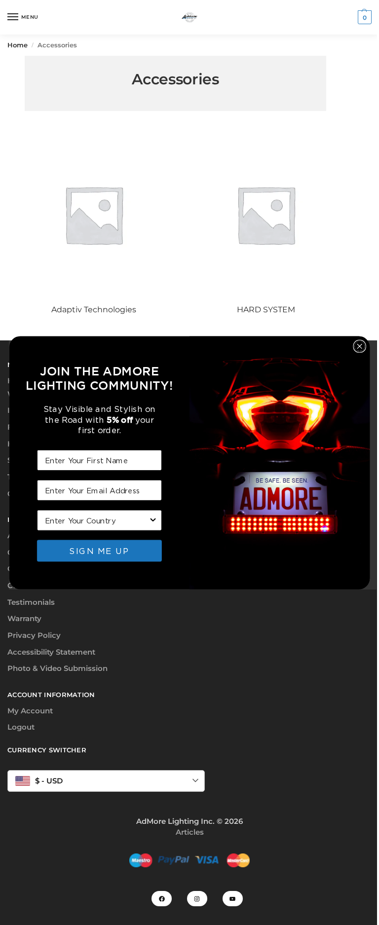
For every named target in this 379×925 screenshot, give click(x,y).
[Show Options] (153, 520)
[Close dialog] (359, 345)
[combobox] (97, 520)
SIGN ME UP (99, 550)
